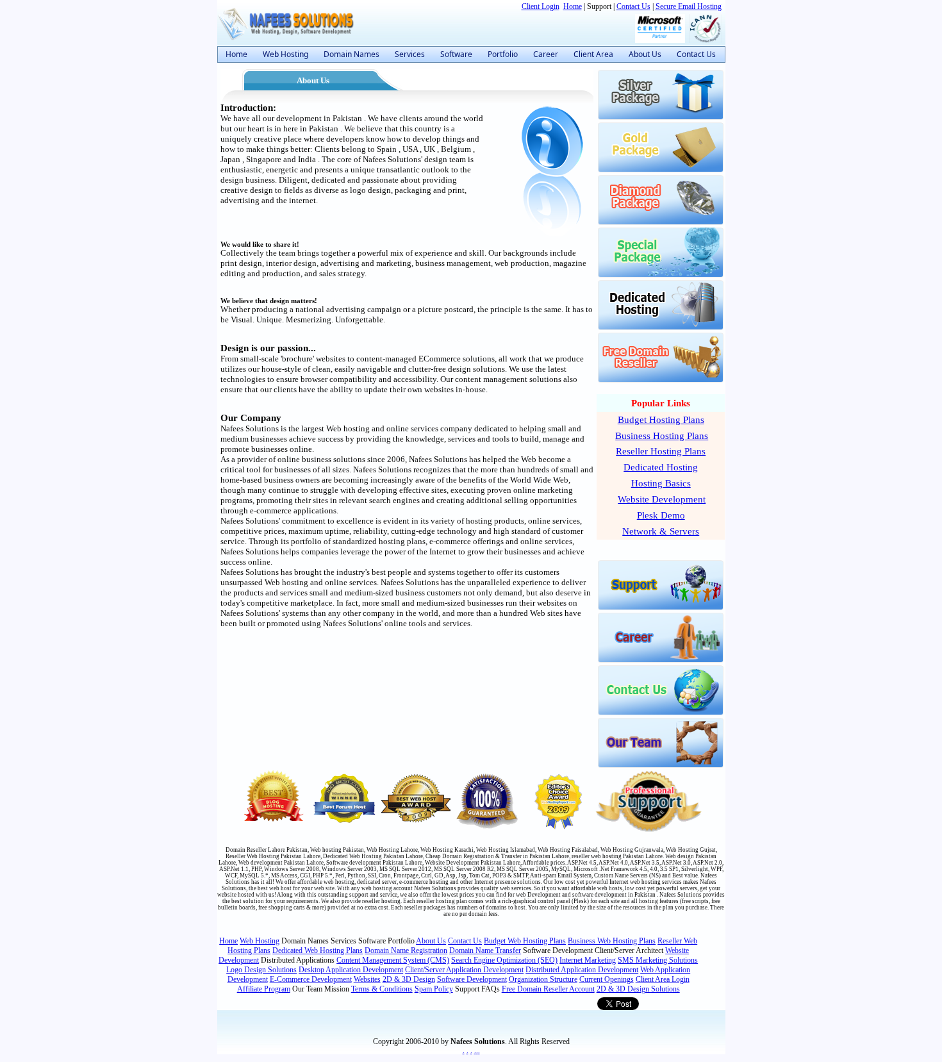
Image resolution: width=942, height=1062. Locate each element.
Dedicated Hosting (661, 467)
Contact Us (633, 6)
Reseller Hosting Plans (661, 451)
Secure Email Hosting (689, 6)
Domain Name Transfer (485, 950)
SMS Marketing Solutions (658, 960)
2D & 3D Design (409, 979)
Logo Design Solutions (261, 969)
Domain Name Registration (406, 950)
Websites (367, 979)
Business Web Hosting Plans (612, 940)
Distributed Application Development (581, 969)
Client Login (540, 6)
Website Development (662, 499)
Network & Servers (660, 531)
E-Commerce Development (311, 979)
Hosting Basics (661, 483)
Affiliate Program (263, 988)
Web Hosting (259, 940)
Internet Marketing (587, 960)
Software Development (472, 979)
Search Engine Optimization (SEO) (504, 960)
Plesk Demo (661, 515)
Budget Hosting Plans (661, 420)
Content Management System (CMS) (392, 960)
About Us (431, 940)
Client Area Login (663, 979)
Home (572, 6)
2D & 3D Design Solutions (638, 988)
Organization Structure (543, 979)
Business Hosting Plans (661, 436)
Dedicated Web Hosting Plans (317, 950)
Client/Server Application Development (464, 969)
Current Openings (606, 979)
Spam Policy (434, 988)
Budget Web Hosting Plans (525, 940)
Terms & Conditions (382, 988)
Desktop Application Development (351, 969)
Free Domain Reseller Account (548, 988)
